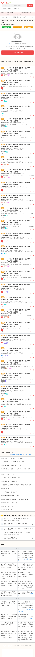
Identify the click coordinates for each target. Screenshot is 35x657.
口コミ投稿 (28, 27)
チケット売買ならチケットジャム (6, 3)
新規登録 (5, 8)
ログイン (10, 8)
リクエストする (17, 27)
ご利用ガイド (16, 8)
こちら (9, 43)
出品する (6, 27)
